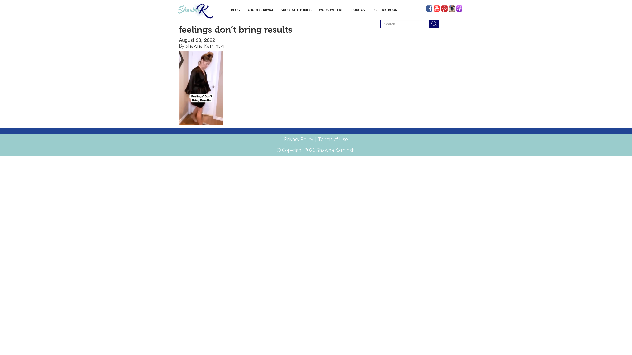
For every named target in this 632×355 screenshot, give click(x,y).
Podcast (359, 9)
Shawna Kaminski (204, 45)
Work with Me (331, 9)
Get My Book (385, 9)
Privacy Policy (298, 139)
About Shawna (260, 9)
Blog (235, 9)
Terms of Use (333, 139)
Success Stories (296, 9)
